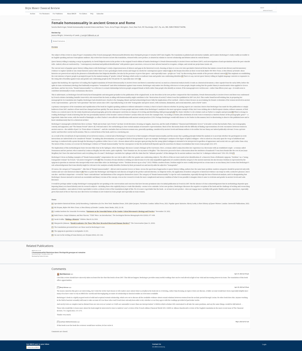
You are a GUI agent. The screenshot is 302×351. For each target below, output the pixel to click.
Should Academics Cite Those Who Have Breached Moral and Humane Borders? (100, 223)
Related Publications (59, 41)
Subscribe (99, 14)
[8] (99, 160)
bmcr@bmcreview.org (158, 347)
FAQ (91, 14)
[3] (182, 76)
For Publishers (58, 14)
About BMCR (71, 14)
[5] (174, 112)
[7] (234, 153)
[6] (233, 112)
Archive (32, 14)
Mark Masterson (65, 274)
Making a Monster (72, 219)
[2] (227, 73)
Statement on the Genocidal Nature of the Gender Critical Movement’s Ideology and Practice (120, 211)
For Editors (83, 14)
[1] (170, 71)
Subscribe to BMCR (33, 347)
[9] (83, 172)
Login (264, 344)
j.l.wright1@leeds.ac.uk (89, 35)
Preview (55, 47)
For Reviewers (44, 14)
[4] (140, 79)
